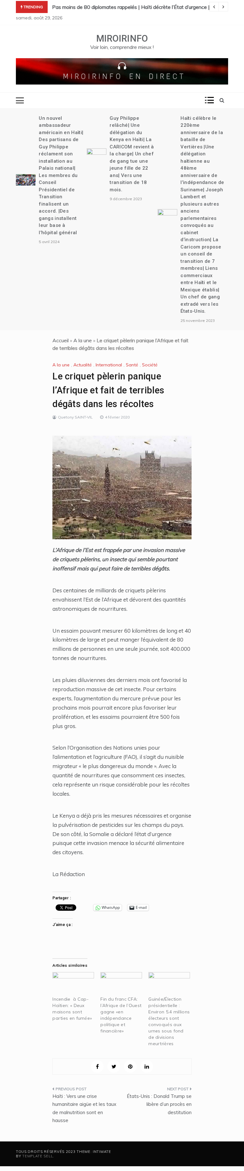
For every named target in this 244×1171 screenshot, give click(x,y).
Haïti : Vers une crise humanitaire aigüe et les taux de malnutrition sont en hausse (84, 1108)
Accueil (60, 340)
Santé (132, 365)
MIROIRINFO (122, 38)
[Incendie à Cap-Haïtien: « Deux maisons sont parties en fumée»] (73, 984)
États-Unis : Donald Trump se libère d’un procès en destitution (159, 1104)
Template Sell (37, 1156)
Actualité (82, 365)
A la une (82, 340)
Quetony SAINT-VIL (75, 417)
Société (150, 365)
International (109, 365)
